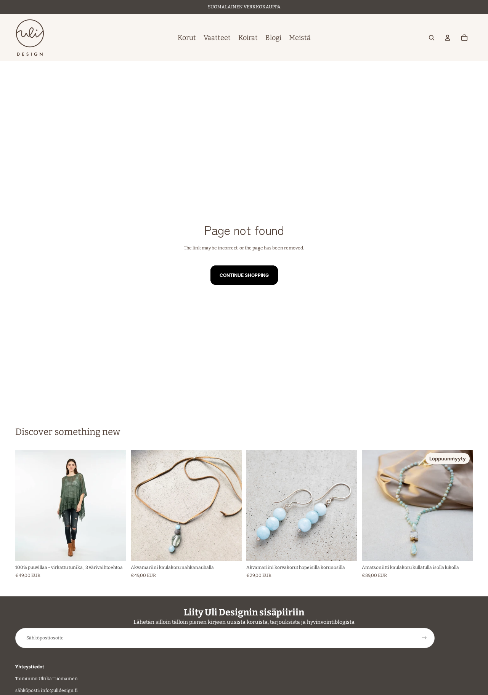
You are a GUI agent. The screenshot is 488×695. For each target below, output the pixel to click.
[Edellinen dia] (26, 505)
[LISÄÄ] (230, 549)
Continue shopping (244, 275)
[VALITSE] (114, 549)
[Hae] (431, 37)
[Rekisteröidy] (424, 637)
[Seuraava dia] (114, 505)
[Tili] (447, 37)
